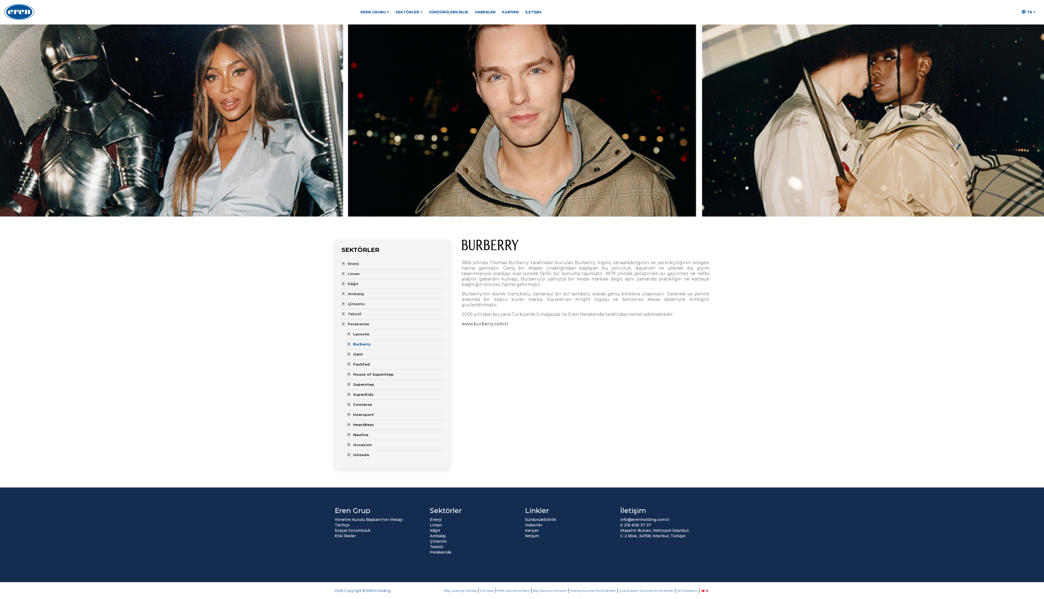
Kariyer (510, 12)
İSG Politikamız (687, 590)
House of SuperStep (373, 374)
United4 (361, 455)
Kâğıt (353, 284)
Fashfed (361, 364)
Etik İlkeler (345, 535)
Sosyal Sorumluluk (353, 530)
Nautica (360, 435)
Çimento (356, 304)
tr (1029, 12)
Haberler (485, 12)
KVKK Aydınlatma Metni (513, 590)
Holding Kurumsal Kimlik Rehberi (593, 590)
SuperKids (363, 394)
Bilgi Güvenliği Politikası (460, 590)
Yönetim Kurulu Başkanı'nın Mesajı (369, 519)
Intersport (363, 414)
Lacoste (361, 334)
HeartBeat (363, 424)
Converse (362, 404)
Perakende (358, 324)
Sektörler (407, 12)
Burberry (362, 344)
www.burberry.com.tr (485, 323)
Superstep (363, 384)
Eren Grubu (373, 12)
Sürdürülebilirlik (448, 12)
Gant (358, 354)
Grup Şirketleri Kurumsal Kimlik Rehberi (647, 590)
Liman (354, 273)
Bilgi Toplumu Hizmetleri (550, 590)
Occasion (362, 445)
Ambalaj (356, 294)
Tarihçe (342, 525)
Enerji (353, 263)
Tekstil (354, 314)
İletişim (533, 12)
